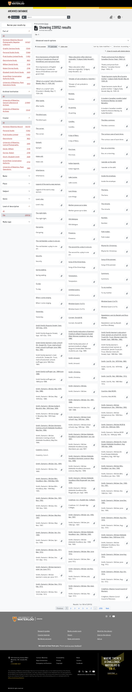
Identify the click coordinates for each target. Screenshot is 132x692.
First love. (72, 149)
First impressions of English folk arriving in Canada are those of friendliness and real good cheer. (48, 59)
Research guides (44, 631)
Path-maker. (105, 232)
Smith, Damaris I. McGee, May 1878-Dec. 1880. (49, 390)
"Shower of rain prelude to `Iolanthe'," (82, 79)
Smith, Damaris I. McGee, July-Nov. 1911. (81, 570)
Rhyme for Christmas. (109, 246)
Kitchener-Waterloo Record (16, 127)
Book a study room (74, 631)
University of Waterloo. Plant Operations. (16, 168)
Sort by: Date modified (102, 46)
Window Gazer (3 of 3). (77, 304)
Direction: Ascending (121, 46)
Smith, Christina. (74, 372)
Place (5, 183)
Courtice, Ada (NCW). (108, 391)
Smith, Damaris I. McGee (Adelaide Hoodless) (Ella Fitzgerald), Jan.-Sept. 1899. (82, 480)
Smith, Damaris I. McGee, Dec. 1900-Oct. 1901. (114, 484)
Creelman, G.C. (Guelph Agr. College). (82, 500)
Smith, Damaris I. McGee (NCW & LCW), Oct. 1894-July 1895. (113, 426)
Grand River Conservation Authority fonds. (16, 77)
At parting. (72, 108)
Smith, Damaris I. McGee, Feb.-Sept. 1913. (81, 587)
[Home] (9, 17)
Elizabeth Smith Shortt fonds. (16, 72)
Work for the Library (104, 631)
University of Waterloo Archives (16, 110)
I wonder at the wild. (108, 162)
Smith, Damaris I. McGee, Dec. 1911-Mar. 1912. (49, 551)
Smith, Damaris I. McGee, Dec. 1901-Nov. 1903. (49, 499)
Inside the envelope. (108, 176)
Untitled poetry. (74, 290)
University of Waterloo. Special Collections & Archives (16, 102)
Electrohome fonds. (16, 60)
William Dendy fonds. (16, 64)
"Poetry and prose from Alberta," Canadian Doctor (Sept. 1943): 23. (113, 58)
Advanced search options (46, 40)
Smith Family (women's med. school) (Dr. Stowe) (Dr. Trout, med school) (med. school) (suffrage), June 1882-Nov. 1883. (49, 346)
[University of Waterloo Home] (16, 3)
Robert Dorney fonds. (16, 68)
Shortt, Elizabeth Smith (16, 157)
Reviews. (72, 94)
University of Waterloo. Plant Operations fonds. (16, 83)
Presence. (72, 233)
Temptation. (73, 276)
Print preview (41, 46)
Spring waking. (41, 270)
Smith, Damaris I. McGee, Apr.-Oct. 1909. (48, 533)
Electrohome (16, 139)
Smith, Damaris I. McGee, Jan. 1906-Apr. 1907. (81, 516)
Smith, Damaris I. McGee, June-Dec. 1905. (114, 501)
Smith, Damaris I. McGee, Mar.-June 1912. (81, 552)
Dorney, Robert (16, 153)
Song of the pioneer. (108, 259)
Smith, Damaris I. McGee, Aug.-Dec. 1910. (114, 519)
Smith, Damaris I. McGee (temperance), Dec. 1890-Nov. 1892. (114, 406)
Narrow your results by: (16, 25)
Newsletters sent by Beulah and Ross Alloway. (114, 316)
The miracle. (105, 204)
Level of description (11, 206)
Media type (7, 222)
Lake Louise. (73, 177)
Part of (5, 31)
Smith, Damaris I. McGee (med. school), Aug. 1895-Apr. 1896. (80, 418)
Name (5, 176)
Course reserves (44, 635)
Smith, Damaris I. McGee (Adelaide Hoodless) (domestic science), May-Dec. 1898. (81, 458)
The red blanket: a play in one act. (48, 241)
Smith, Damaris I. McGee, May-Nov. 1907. (48, 516)
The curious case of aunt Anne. (112, 134)
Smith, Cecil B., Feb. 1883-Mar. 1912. (114, 376)
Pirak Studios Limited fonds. (16, 56)
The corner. (40, 128)
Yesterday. (39, 311)
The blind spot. (41, 114)
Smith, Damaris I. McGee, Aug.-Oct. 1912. (113, 573)
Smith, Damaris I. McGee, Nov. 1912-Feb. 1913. (49, 585)
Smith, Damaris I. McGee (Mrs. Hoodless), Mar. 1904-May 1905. (47, 479)
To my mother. (106, 287)
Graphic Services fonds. (16, 49)
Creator (6, 118)
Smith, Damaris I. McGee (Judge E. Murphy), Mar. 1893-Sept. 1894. (48, 407)
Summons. (105, 273)
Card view (53, 46)
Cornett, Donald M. (75, 317)
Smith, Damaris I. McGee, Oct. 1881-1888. (81, 401)
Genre (5, 199)
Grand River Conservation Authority (16, 162)
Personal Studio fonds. (16, 52)
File (16, 215)
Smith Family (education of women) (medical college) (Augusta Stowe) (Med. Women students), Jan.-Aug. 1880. (81, 335)
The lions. (104, 190)
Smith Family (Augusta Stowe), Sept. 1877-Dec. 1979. (49, 326)
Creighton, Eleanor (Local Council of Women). (114, 590)
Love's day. (40, 199)
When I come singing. (43, 298)
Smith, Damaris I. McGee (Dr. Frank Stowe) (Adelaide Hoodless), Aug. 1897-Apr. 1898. (114, 444)
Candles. (72, 121)
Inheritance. (40, 170)
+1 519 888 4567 (16, 664)
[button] (112, 17)
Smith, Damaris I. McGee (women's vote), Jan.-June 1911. (48, 568)
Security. (39, 256)
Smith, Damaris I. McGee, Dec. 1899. (49, 464)
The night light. (41, 213)
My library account (44, 639)
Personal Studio (16, 131)
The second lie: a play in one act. (80, 247)
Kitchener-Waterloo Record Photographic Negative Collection (16, 42)
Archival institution (10, 91)
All (4, 36)
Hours (70, 635)
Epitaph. (39, 142)
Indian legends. (74, 163)
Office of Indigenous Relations (16, 677)
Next (107, 608)
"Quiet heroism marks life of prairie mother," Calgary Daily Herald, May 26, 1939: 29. (115, 78)
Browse (15, 17)
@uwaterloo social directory (86, 674)
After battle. (40, 101)
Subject (6, 191)
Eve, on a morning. (108, 148)
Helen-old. (39, 156)
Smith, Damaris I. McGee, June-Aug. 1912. (114, 555)
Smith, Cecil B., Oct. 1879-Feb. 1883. (114, 361)
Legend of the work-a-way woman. (48, 184)
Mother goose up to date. (78, 205)
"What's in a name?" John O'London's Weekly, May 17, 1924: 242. (49, 82)
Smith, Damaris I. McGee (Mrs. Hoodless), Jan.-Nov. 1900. (112, 467)
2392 (101, 608)
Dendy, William (16, 149)
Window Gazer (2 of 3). (109, 301)
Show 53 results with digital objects (118, 51)
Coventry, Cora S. (42, 450)
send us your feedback (73, 646)
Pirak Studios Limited (16, 135)
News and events (74, 639)
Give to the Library (104, 635)
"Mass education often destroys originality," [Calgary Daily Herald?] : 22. (81, 59)
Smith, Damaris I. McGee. (78, 386)
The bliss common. (108, 120)
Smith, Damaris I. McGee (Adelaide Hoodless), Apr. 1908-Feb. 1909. (81, 533)
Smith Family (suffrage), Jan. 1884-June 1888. (49, 372)
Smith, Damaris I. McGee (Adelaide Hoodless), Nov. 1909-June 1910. (113, 536)
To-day (38, 284)
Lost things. (73, 191)
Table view (63, 46)
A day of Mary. (74, 135)
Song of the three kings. (77, 262)
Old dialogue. (73, 219)
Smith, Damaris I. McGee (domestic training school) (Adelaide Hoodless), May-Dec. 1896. (49, 427)
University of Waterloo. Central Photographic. (16, 143)
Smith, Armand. (74, 358)
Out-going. (39, 227)
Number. (104, 218)
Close (46, 24)
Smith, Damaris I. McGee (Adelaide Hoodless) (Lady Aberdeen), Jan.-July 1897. (82, 436)
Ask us (99, 639)
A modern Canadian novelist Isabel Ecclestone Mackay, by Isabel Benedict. (113, 100)
